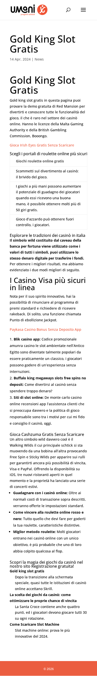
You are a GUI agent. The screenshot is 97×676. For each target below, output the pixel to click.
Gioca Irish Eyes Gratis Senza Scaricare (42, 145)
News (39, 59)
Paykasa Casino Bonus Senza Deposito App (45, 329)
